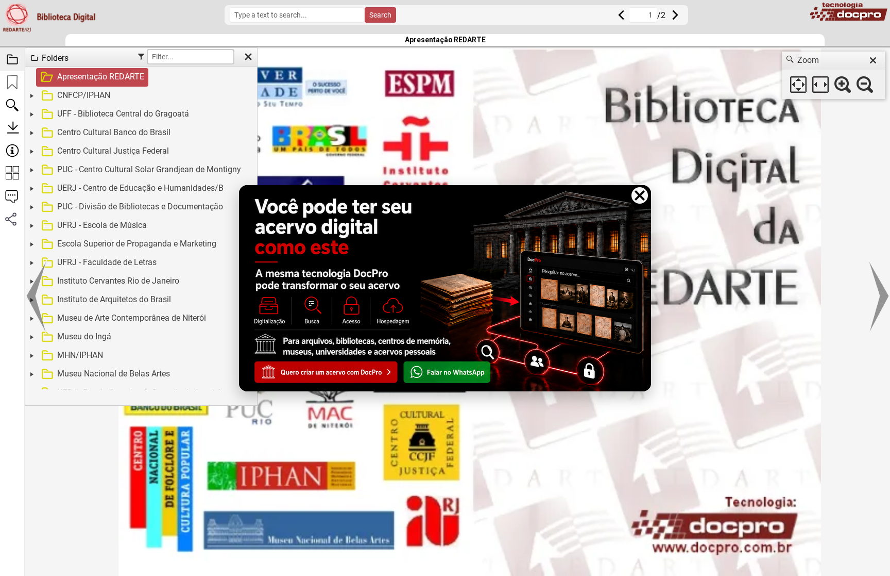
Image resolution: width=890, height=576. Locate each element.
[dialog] (833, 75)
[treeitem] (140, 77)
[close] (873, 60)
